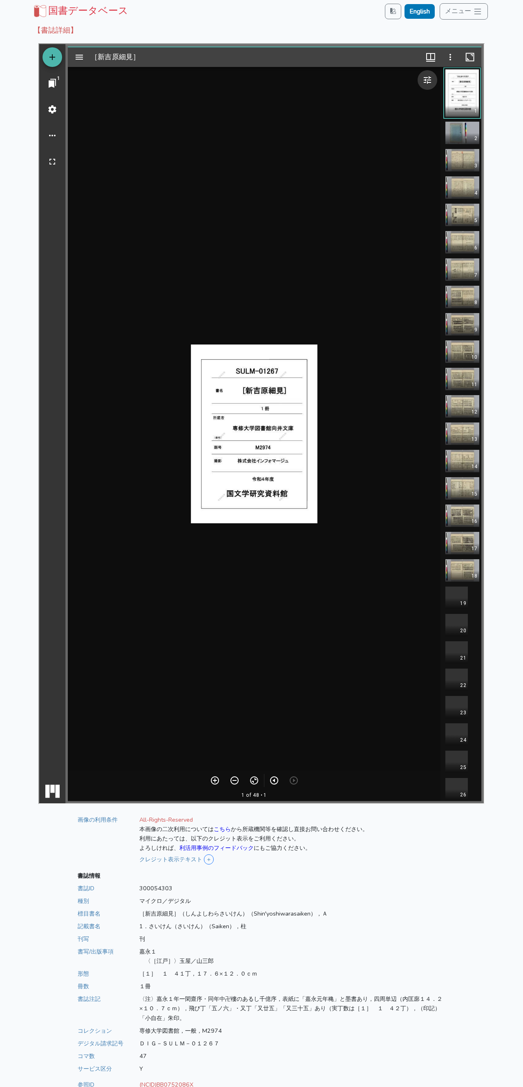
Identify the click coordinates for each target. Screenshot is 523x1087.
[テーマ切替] (393, 11)
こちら (222, 829)
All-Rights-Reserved (166, 820)
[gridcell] (80, 10)
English (419, 11)
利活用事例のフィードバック (216, 848)
